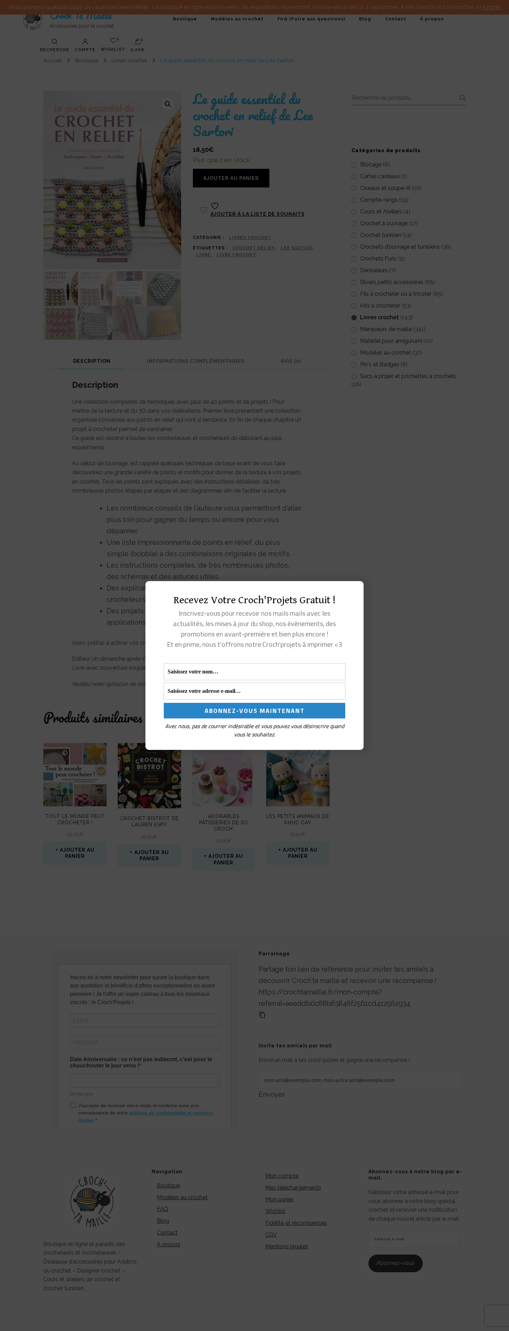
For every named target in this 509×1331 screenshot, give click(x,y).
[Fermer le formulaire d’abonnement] (354, 592)
